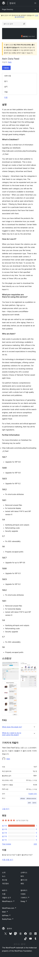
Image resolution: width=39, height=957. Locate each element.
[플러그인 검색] (24, 24)
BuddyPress (7, 919)
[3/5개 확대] (16, 684)
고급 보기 (5, 809)
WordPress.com (9, 908)
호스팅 (4, 880)
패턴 (22, 883)
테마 (22, 876)
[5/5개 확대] (34, 678)
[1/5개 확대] (16, 665)
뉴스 (3, 876)
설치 (6, 86)
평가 (6, 81)
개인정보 (5, 883)
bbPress (6, 915)
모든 (35, 844)
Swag (24, 901)
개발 (6, 92)
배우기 (4, 890)
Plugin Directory (7, 9)
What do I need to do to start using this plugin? (11, 734)
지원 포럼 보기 (7, 860)
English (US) (33, 794)
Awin (10, 62)
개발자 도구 (6, 898)
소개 (3, 872)
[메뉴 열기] (35, 3)
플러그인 (24, 880)
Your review (6, 844)
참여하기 (24, 890)
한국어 (9, 928)
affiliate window (31, 798)
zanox (34, 802)
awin (29, 802)
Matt (5, 912)
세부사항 (7, 76)
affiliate (22, 798)
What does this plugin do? (12, 727)
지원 (5, 97)
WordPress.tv (8, 901)
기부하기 (25, 898)
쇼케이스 (24, 872)
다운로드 (6, 68)
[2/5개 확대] (16, 671)
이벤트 (23, 894)
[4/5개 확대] (34, 665)
